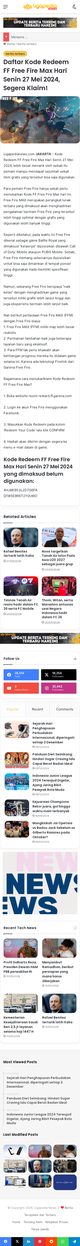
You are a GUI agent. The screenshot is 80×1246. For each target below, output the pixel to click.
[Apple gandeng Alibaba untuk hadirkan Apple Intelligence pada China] (15, 1181)
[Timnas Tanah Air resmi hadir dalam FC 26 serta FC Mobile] (21, 586)
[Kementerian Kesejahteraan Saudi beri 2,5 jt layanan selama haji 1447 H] (21, 1003)
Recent (37, 709)
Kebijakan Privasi (56, 1222)
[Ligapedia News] (40, 6)
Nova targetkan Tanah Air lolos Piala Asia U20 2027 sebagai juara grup (58, 557)
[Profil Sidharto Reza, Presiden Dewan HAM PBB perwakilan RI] (21, 948)
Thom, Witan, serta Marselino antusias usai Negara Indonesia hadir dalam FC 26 (57, 608)
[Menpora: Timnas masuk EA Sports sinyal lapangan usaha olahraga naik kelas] (65, 1166)
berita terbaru (27, 44)
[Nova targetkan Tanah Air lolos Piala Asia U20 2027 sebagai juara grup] (59, 537)
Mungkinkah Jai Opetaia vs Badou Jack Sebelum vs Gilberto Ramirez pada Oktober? (53, 830)
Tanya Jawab (40, 1229)
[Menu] (5, 8)
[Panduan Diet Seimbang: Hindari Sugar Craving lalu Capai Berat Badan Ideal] (17, 760)
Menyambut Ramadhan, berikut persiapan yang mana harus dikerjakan (58, 971)
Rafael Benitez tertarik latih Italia (19, 553)
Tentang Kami (33, 1222)
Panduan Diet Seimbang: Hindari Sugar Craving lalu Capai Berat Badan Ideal (53, 759)
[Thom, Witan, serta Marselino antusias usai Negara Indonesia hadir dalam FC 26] (59, 586)
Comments (64, 709)
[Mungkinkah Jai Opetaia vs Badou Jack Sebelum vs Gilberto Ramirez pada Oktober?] (17, 829)
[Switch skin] (74, 8)
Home (10, 44)
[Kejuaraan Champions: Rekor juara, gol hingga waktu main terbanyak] (17, 807)
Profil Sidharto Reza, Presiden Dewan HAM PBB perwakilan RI (21, 967)
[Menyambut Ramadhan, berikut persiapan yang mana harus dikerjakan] (59, 948)
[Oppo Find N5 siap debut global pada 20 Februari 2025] (15, 1151)
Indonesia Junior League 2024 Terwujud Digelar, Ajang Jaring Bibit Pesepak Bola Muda (52, 782)
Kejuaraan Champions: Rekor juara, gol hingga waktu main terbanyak (51, 806)
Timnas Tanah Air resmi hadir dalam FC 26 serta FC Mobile (21, 604)
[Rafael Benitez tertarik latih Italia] (21, 537)
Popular (13, 709)
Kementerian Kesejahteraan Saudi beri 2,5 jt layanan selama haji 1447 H (21, 1024)
